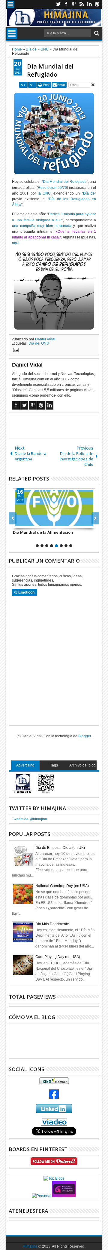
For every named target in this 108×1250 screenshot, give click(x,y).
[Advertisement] (58, 426)
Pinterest (97, 4)
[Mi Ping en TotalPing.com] (64, 1196)
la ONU (44, 193)
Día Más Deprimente (52, 924)
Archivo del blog (82, 765)
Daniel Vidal (45, 339)
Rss (82, 4)
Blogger (84, 736)
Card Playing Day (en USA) (57, 957)
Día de (89, 193)
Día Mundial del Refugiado (50, 70)
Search (96, 33)
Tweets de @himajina (29, 819)
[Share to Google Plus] (31, 523)
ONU (45, 343)
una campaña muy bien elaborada (41, 226)
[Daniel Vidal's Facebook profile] (54, 1098)
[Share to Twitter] (24, 523)
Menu (10, 4)
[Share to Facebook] (18, 523)
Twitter (58, 4)
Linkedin (89, 4)
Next (12, 518)
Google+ (74, 4)
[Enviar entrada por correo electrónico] (15, 351)
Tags (54, 765)
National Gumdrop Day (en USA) (62, 886)
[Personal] (41, 1196)
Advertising (25, 765)
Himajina (30, 1246)
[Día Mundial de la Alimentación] (54, 508)
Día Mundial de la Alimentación (43, 532)
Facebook (66, 4)
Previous (95, 518)
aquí (15, 243)
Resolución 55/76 (52, 188)
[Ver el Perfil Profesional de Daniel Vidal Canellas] (54, 1124)
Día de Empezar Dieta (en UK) (60, 848)
